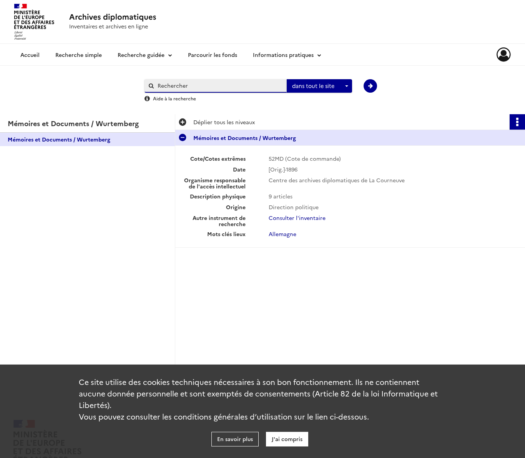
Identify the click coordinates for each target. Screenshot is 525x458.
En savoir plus (235, 439)
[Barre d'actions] (517, 122)
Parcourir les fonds (212, 54)
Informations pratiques (283, 54)
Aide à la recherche (174, 98)
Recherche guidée (141, 54)
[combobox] (319, 86)
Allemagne (282, 234)
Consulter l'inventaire (297, 218)
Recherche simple (78, 54)
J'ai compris (287, 439)
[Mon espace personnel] (503, 54)
